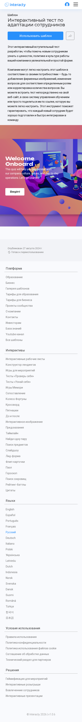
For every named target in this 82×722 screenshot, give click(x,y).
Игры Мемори (14, 387)
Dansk (9, 589)
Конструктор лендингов (21, 364)
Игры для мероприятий (20, 370)
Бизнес (10, 282)
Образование (14, 277)
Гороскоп (11, 473)
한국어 (10, 612)
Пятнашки (12, 410)
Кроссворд (12, 404)
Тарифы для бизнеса (19, 300)
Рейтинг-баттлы (16, 484)
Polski (9, 549)
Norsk (9, 577)
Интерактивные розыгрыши (23, 684)
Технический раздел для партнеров (28, 659)
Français (11, 526)
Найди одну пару (16, 438)
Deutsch (11, 537)
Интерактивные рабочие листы (25, 359)
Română (11, 600)
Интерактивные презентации (24, 695)
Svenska (11, 583)
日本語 (10, 617)
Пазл (9, 467)
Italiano (10, 543)
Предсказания (15, 427)
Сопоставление (15, 393)
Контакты (12, 317)
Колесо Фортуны (16, 398)
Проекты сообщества (19, 305)
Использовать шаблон (35, 36)
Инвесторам (13, 322)
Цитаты (10, 490)
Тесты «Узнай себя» (18, 381)
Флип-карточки (15, 461)
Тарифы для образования (22, 294)
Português (12, 520)
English (10, 509)
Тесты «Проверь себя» (20, 376)
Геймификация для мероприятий (26, 678)
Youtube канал (15, 334)
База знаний (13, 328)
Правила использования (21, 636)
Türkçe (10, 606)
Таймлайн (12, 433)
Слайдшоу (12, 450)
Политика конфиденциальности (26, 642)
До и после (13, 416)
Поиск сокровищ (16, 478)
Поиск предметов (17, 444)
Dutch (9, 566)
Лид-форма (13, 456)
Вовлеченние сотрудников (22, 690)
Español (10, 515)
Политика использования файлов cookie (31, 648)
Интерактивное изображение (24, 421)
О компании (13, 311)
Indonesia (11, 572)
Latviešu (11, 560)
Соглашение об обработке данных (27, 654)
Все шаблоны (14, 339)
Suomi (10, 595)
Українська (13, 555)
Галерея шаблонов (17, 288)
